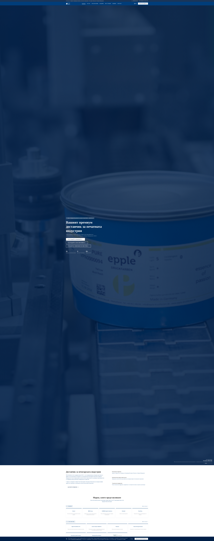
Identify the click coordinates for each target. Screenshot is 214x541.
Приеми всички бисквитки (141, 538)
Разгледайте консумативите (76, 242)
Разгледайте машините (75, 239)
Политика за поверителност (76, 539)
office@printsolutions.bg (144, 0)
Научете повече (72, 487)
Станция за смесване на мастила (78, 246)
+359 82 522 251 (135, 0)
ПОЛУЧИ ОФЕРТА (143, 3)
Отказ (132, 538)
